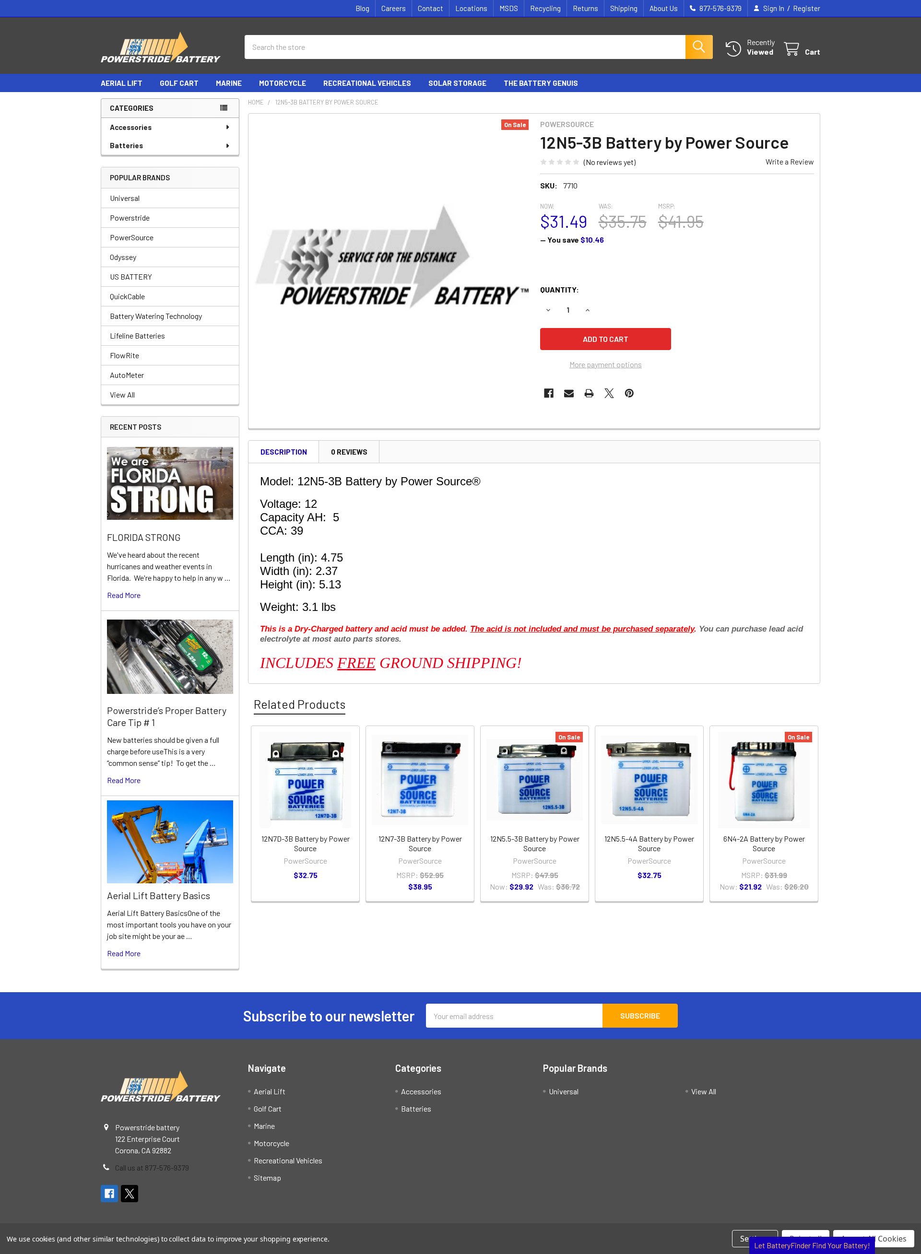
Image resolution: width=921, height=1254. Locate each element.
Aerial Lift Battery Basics (158, 895)
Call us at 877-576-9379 (152, 1167)
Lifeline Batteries (137, 335)
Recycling (545, 8)
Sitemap (267, 1177)
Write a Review (790, 161)
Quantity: (559, 289)
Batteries (126, 145)
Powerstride (130, 217)
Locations (471, 8)
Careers (393, 8)
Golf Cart (179, 83)
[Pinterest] (629, 393)
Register (806, 8)
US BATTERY (131, 276)
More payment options (605, 364)
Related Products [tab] (299, 704)
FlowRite (124, 355)
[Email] (569, 393)
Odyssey (123, 256)
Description (283, 451)
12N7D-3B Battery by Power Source (305, 843)
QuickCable (127, 296)
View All (122, 394)
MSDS (508, 8)
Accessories (131, 127)
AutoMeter (127, 374)
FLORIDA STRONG (144, 537)
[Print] (589, 393)
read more (124, 594)
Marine (229, 83)
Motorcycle (282, 83)
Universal (125, 197)
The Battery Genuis (541, 83)
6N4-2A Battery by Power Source (764, 843)
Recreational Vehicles (367, 83)
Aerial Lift (121, 83)
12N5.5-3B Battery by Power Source (534, 843)
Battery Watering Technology (156, 315)
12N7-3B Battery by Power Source (420, 843)
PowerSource (132, 237)
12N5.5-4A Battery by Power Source (649, 843)
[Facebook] (548, 393)
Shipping (624, 8)
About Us (663, 8)
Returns (585, 8)
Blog (362, 8)
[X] (609, 393)
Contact (430, 8)
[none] (391, 256)
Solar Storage (457, 83)
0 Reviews (349, 451)
